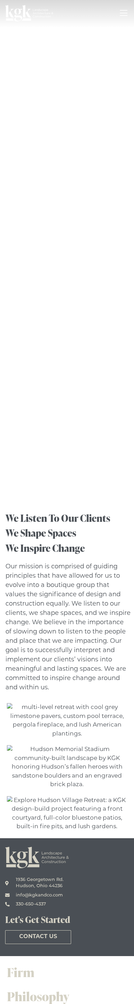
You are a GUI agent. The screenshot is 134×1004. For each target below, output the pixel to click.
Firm (20, 972)
